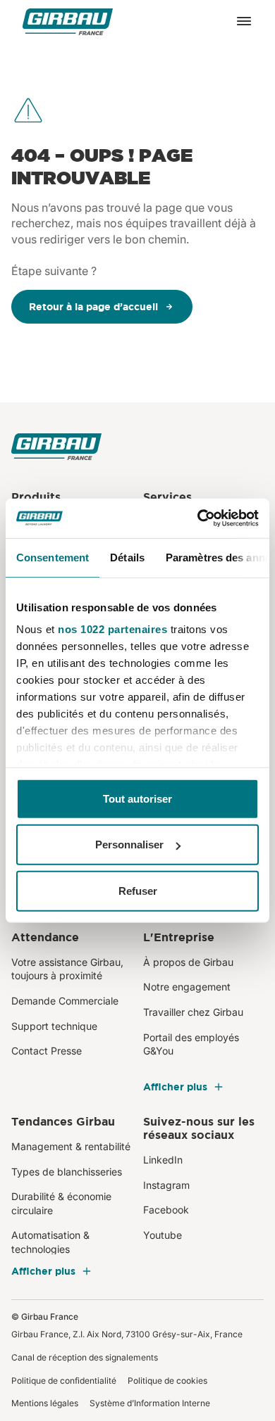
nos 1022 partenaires (112, 629)
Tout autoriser (137, 798)
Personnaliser (129, 844)
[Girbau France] (68, 21)
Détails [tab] (127, 557)
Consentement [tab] (52, 557)
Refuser (137, 890)
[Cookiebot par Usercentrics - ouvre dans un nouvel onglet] (198, 518)
